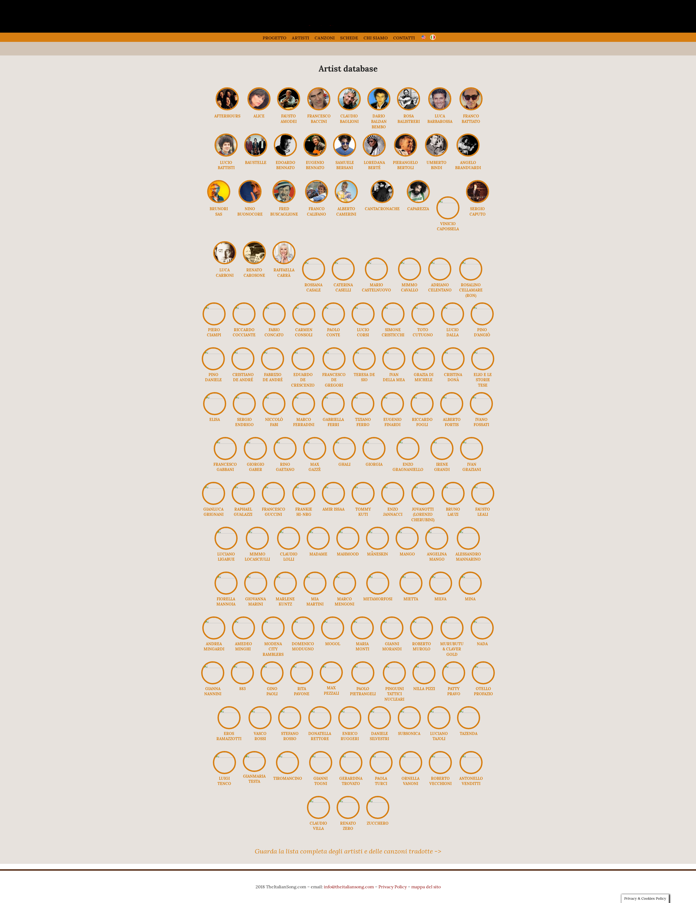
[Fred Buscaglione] (284, 201)
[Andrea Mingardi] (213, 621)
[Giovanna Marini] (255, 576)
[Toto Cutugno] (422, 307)
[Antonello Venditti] (471, 756)
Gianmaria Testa (254, 779)
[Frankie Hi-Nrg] (303, 487)
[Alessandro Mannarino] (468, 532)
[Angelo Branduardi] (468, 155)
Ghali (344, 464)
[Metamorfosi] (377, 576)
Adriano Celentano (440, 288)
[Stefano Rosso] (289, 711)
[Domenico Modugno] (303, 621)
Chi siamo (375, 38)
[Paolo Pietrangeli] (362, 666)
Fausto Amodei (289, 119)
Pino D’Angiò (482, 332)
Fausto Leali (482, 512)
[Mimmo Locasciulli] (257, 532)
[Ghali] (344, 442)
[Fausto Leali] (482, 487)
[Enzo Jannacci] (392, 487)
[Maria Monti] (362, 621)
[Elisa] (214, 397)
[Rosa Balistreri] (408, 108)
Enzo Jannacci (392, 512)
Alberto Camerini (346, 211)
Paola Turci (381, 781)
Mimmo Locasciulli (257, 557)
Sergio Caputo (478, 211)
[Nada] (482, 621)
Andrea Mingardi (214, 646)
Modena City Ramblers (273, 649)
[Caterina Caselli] (343, 262)
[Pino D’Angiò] (482, 307)
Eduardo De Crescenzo (303, 380)
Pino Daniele (213, 377)
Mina (470, 599)
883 (242, 688)
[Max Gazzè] (314, 442)
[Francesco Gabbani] (225, 442)
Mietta (410, 599)
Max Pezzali (331, 690)
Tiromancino (287, 778)
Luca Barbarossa (439, 119)
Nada (482, 643)
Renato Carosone (254, 273)
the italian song (334, 24)
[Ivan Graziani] (471, 442)
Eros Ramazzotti (228, 736)
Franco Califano (316, 211)
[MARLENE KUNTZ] (285, 576)
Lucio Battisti (226, 165)
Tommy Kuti (363, 512)
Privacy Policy (392, 886)
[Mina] (470, 576)
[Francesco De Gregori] (334, 352)
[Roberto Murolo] (421, 621)
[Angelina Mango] (436, 532)
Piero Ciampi (214, 332)
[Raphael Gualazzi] (243, 487)
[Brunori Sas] (218, 201)
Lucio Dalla (452, 332)
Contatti (404, 38)
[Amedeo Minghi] (243, 621)
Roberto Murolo (421, 646)
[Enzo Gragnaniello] (408, 442)
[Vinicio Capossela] (447, 201)
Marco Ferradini (303, 422)
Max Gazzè (315, 467)
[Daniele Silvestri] (379, 711)
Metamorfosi (377, 599)
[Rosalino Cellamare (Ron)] (470, 262)
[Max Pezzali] (331, 666)
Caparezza (418, 208)
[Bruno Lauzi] (453, 487)
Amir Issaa (333, 509)
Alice (259, 116)
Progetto (274, 38)
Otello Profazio (483, 691)
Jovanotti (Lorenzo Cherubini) (422, 514)
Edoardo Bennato (285, 165)
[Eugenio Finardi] (392, 397)
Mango (407, 554)
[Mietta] (410, 576)
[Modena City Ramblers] (273, 621)
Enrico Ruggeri (350, 736)
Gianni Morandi (392, 646)
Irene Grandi (442, 467)
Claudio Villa (318, 826)
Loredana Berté (374, 165)
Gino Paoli (272, 691)
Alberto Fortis (452, 422)
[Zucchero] (377, 801)
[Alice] (259, 108)
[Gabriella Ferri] (333, 397)
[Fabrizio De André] (272, 352)
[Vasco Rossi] (260, 711)
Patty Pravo (453, 691)
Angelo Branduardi (468, 165)
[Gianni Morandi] (391, 621)
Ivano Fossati (481, 422)
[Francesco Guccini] (273, 487)
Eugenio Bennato (315, 165)
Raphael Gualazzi (243, 512)
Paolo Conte (333, 332)
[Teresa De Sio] (364, 352)
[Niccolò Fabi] (273, 397)
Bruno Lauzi (453, 512)
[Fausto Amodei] (288, 108)
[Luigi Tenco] (224, 756)
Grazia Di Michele (423, 377)
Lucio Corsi (363, 332)
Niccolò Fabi (274, 422)
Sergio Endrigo (244, 422)
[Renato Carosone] (254, 262)
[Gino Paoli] (272, 666)
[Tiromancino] (287, 756)
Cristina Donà (453, 377)
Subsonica (409, 733)
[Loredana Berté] (374, 155)
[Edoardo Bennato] (285, 155)
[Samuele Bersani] (344, 155)
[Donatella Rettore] (319, 711)
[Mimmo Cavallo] (409, 262)
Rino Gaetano (285, 467)
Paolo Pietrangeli (363, 691)
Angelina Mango (437, 557)
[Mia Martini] (315, 576)
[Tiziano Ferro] (362, 397)
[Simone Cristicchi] (393, 307)
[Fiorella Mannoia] (226, 576)
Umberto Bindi (436, 165)
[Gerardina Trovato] (350, 756)
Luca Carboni (225, 273)
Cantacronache (382, 208)
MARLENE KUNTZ (285, 602)
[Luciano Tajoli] (438, 711)
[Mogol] (332, 621)
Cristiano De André (243, 377)
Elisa (214, 419)
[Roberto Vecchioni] (440, 756)
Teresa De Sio (364, 377)
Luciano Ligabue (226, 557)
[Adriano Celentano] (439, 262)
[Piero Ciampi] (214, 307)
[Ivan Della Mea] (393, 352)
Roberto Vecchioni (440, 781)
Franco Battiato (471, 119)
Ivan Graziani (471, 467)
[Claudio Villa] (318, 801)
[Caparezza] (418, 201)
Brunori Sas (219, 211)
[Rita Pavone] (301, 666)
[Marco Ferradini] (303, 397)
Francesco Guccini (273, 512)
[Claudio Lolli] (288, 532)
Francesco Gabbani (225, 467)
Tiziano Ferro (363, 422)
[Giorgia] (374, 442)
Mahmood (348, 554)
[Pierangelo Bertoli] (405, 155)
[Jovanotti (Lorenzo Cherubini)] (422, 487)
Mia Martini (315, 602)
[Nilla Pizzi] (424, 666)
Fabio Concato (274, 332)
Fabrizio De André (273, 377)
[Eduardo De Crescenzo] (303, 352)
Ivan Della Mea (394, 377)
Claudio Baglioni (349, 119)
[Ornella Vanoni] (410, 756)
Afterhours (227, 116)
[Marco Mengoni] (344, 576)
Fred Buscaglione (284, 211)
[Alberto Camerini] (346, 201)
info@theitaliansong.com (349, 886)
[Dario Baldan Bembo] (378, 108)
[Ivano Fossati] (481, 397)
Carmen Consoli (303, 332)
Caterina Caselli (343, 288)
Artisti (300, 38)
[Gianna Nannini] (212, 666)
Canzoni (325, 38)
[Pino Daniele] (213, 352)
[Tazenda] (468, 711)
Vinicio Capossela (448, 226)
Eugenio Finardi (392, 422)
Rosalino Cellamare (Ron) (471, 290)
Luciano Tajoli (439, 736)
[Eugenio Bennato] (315, 155)
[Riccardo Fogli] (422, 397)
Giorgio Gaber (255, 467)
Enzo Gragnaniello (408, 467)
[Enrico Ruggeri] (349, 711)
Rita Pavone (301, 691)
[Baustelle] (255, 155)
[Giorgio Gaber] (255, 442)
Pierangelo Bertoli (405, 165)
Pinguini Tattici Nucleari (394, 694)
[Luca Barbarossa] (439, 108)
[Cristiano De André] (242, 352)
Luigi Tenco (224, 781)
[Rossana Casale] (313, 262)
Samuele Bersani (344, 165)
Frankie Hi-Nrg (303, 512)
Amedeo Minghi (243, 646)
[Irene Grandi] (441, 442)
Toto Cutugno (423, 332)
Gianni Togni (320, 781)
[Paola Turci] (381, 756)
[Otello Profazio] (483, 666)
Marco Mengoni (344, 602)
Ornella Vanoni (411, 781)
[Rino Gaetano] (285, 442)
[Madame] (318, 532)
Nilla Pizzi (424, 688)
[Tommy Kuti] (363, 487)
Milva (440, 599)
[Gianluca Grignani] (213, 487)
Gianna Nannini (212, 691)
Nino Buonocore (250, 211)
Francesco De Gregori (334, 380)
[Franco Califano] (316, 201)
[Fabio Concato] (274, 307)
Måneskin (377, 554)
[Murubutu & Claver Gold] (452, 621)
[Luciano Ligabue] (226, 532)
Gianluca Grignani (213, 512)
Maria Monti (362, 646)
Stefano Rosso (290, 736)
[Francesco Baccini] (318, 108)
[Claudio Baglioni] (349, 108)
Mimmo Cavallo (409, 288)
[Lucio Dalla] (452, 307)
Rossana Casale (313, 288)
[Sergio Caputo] (477, 201)
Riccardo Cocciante (244, 332)
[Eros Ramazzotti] (229, 711)
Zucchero (378, 823)
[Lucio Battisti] (226, 155)
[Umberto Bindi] (436, 155)
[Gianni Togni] (320, 756)
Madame (318, 554)
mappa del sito (426, 886)
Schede (349, 38)
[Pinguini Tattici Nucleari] (394, 666)
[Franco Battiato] (471, 108)
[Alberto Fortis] (451, 397)
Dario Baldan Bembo (379, 121)
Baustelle (255, 162)
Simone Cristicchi (393, 332)
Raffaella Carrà (284, 273)
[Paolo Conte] (333, 307)
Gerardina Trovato (350, 781)
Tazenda (468, 733)
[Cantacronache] (382, 201)
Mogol (332, 643)
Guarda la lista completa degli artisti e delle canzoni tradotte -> (348, 851)
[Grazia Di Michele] (423, 352)
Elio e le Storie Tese (483, 380)
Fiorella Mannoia (225, 602)
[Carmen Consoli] (303, 307)
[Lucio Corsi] (363, 307)
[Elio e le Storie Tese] (482, 352)
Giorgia (374, 464)
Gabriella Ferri (333, 422)
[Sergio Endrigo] (244, 397)
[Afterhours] (227, 108)
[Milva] (440, 576)
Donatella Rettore (319, 736)
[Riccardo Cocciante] (244, 307)
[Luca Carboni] (224, 262)
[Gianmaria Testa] (254, 756)
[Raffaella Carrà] (284, 262)
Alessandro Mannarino (468, 557)
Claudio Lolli (288, 557)
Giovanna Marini (255, 602)
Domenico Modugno (303, 646)
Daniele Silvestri (379, 736)
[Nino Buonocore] (250, 201)
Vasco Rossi (260, 736)
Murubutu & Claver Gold (452, 649)
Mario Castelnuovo (376, 288)
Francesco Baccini (319, 119)
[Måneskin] (377, 532)
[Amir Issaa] (333, 487)
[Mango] (407, 532)
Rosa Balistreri (408, 119)
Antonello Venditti (471, 781)
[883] (242, 666)
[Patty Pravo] (453, 666)
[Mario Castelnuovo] (376, 262)
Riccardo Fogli (422, 422)
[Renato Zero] (348, 801)
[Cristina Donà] (453, 352)
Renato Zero (348, 826)
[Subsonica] (409, 711)
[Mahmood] (347, 532)
